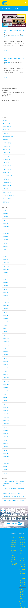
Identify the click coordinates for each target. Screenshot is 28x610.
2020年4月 (5, 443)
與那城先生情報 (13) (8, 136)
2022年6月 (5, 358)
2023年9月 (5, 309)
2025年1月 (5, 259)
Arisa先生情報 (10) (7, 176)
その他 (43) (5, 120)
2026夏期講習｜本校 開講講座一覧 (11, 493)
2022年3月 (5, 368)
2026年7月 (5, 210)
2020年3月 (5, 447)
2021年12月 (6, 378)
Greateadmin (7, 34)
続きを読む (6, 50)
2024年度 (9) (7, 162)
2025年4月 (5, 249)
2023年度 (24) (7, 159)
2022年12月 (6, 338)
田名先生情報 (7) (7, 179)
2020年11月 (6, 420)
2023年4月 (5, 325)
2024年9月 (5, 272)
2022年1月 (5, 374)
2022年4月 (5, 364)
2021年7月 (5, 394)
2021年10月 (6, 384)
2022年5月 (5, 361)
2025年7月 (5, 240)
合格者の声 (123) (7, 139)
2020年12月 (6, 417)
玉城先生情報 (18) (7, 130)
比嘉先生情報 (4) (7, 202)
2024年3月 (5, 289)
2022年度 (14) (7, 156)
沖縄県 (18, 35)
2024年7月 (5, 279)
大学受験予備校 (13, 35)
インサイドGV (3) (7, 198)
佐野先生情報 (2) (7, 172)
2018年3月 (5, 473)
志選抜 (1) (5, 189)
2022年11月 (6, 341)
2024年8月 (5, 276)
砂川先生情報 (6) (7, 192)
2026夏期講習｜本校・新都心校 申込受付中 (13, 497)
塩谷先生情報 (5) (7, 166)
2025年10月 (6, 233)
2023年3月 (5, 328)
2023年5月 (5, 322)
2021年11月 (6, 381)
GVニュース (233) (7, 123)
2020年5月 (5, 440)
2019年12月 (6, 456)
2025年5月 (5, 246)
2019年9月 (5, 466)
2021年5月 (5, 401)
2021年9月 (5, 387)
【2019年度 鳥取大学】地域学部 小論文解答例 (22, 562)
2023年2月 (5, 332)
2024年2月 (5, 292)
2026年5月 (5, 217)
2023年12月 (6, 299)
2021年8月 (5, 391)
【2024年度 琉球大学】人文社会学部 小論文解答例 (22, 593)
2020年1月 (5, 453)
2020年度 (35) (7, 149)
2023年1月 (5, 335)
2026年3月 (5, 223)
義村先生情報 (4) (7, 185)
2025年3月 (5, 253)
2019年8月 (5, 470)
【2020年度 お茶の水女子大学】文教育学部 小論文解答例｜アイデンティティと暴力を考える (14, 483)
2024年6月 (5, 282)
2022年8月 (5, 351)
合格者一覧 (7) (6, 133)
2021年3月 (5, 407)
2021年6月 (5, 397)
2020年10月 (6, 424)
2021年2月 (5, 410)
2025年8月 (5, 236)
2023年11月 (6, 302)
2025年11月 (6, 230)
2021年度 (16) (7, 153)
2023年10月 (6, 305)
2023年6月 (5, 318)
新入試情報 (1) (7, 182)
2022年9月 (5, 348)
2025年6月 (5, 243)
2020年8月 (5, 430)
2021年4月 (5, 404)
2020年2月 (5, 450)
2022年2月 (5, 371)
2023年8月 (5, 312)
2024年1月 (5, 295)
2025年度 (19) (7, 143)
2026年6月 (5, 213)
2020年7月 (5, 433)
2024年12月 (6, 263)
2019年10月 (6, 463)
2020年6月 (5, 437)
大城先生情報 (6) (7, 169)
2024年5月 (5, 286)
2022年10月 (6, 345)
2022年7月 (5, 355)
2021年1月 (5, 414)
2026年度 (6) (7, 146)
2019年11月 (6, 460)
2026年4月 (5, 220)
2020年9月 (5, 427)
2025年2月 (5, 256)
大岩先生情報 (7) (7, 126)
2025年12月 (6, 226)
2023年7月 (5, 315)
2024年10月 (6, 269)
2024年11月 (6, 266)
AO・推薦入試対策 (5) (8, 195)
